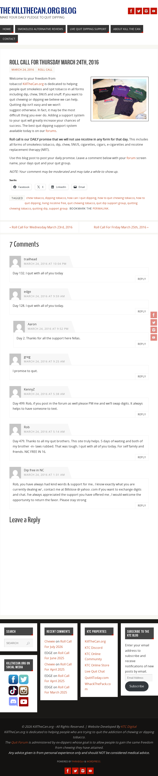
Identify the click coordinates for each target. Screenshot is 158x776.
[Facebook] (153, 315)
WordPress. (94, 761)
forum (131, 158)
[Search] (28, 643)
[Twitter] (153, 322)
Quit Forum (19, 742)
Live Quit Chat (95, 671)
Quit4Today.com (97, 678)
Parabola (78, 761)
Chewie (50, 641)
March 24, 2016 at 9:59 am (44, 296)
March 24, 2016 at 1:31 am (44, 474)
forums (51, 131)
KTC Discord (94, 648)
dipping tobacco (55, 198)
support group (58, 208)
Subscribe (136, 686)
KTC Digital (128, 726)
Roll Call (45, 69)
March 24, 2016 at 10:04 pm (45, 263)
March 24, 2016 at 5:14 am (44, 431)
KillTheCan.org (33, 84)
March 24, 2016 (23, 69)
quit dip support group (111, 203)
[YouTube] (153, 337)
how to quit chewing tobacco (116, 198)
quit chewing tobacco (81, 203)
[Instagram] (153, 330)
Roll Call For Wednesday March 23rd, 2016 (40, 227)
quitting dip (40, 208)
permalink (101, 208)
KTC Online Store (97, 665)
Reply (142, 279)
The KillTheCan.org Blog (38, 11)
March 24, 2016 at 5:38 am (44, 394)
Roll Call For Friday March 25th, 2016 (121, 227)
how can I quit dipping (81, 198)
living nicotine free (54, 203)
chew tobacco (35, 198)
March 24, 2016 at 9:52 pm (48, 328)
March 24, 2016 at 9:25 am (44, 361)
